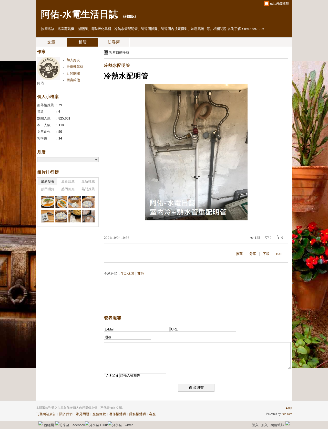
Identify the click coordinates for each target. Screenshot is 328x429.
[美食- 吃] (47, 202)
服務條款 (99, 414)
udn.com (287, 414)
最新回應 (68, 181)
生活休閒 (127, 273)
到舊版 (130, 16)
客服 (152, 414)
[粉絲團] (40, 423)
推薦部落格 (75, 67)
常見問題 (82, 414)
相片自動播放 (119, 52)
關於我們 (66, 414)
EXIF (279, 254)
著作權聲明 (117, 414)
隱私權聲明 (137, 414)
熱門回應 (68, 189)
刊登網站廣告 (46, 414)
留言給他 (73, 80)
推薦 (239, 254)
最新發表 (47, 181)
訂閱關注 (73, 73)
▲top (288, 408)
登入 (255, 425)
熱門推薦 (88, 189)
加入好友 (73, 60)
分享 (252, 254)
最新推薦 (88, 181)
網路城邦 (277, 425)
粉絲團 (49, 425)
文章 (51, 42)
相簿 (82, 42)
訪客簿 (114, 42)
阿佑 (40, 83)
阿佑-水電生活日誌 (79, 14)
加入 (264, 425)
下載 (266, 254)
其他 (140, 273)
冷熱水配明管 (117, 65)
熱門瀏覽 (47, 189)
